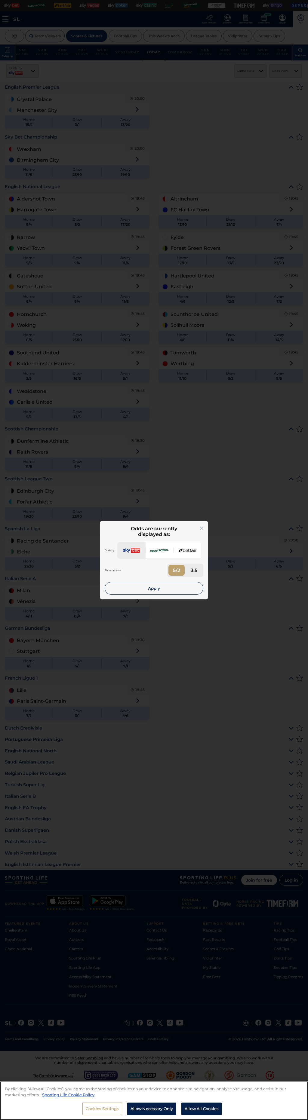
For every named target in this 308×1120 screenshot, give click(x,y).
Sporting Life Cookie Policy (68, 1094)
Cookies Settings (102, 1108)
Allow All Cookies (201, 1108)
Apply (154, 588)
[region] (154, 1100)
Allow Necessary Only (152, 1108)
